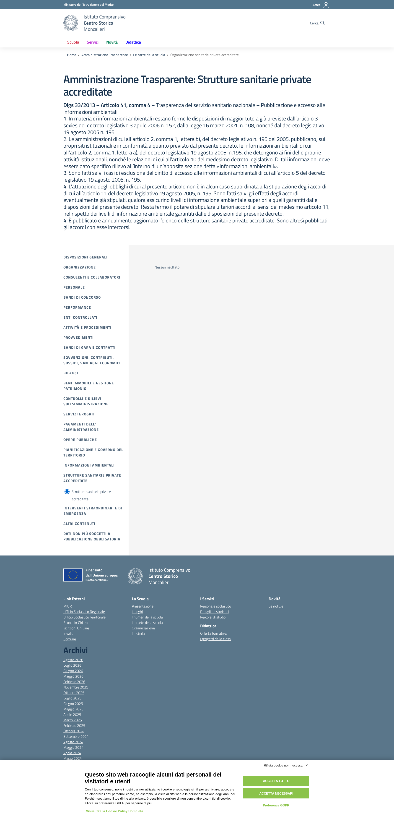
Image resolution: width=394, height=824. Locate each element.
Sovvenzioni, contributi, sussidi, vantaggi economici (92, 360)
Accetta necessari (276, 793)
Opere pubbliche (80, 439)
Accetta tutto (276, 781)
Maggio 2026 (73, 676)
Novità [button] (112, 42)
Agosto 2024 (73, 742)
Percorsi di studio (213, 617)
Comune (69, 639)
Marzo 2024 (72, 758)
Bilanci (70, 373)
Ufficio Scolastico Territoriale (84, 617)
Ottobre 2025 (73, 692)
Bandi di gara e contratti (89, 347)
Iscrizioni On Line (76, 628)
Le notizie (276, 606)
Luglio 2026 (72, 665)
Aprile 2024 (72, 753)
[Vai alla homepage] (70, 23)
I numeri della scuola (147, 617)
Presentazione (142, 606)
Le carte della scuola (147, 622)
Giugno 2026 (73, 670)
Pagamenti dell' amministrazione (81, 426)
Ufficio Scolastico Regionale (84, 611)
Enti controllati (80, 317)
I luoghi (137, 611)
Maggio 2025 (73, 709)
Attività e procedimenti (87, 327)
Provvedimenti (78, 337)
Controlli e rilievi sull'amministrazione (86, 401)
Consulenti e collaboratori (91, 277)
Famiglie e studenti (214, 611)
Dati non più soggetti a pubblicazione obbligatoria (91, 536)
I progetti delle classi (215, 638)
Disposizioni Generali (85, 257)
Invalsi (68, 633)
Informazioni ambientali (89, 465)
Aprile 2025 (72, 714)
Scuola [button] (73, 42)
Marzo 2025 (72, 720)
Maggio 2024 (73, 747)
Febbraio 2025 (74, 725)
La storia (138, 633)
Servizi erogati (79, 414)
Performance (77, 307)
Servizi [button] (92, 42)
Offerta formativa (213, 633)
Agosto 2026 (73, 659)
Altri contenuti (79, 523)
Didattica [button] (133, 42)
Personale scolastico (215, 606)
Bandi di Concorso (82, 297)
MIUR (67, 606)
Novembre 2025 (75, 687)
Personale (74, 287)
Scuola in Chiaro (75, 622)
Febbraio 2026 (74, 681)
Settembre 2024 (76, 736)
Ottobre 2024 (73, 731)
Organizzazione (79, 267)
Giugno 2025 (73, 703)
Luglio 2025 (72, 698)
